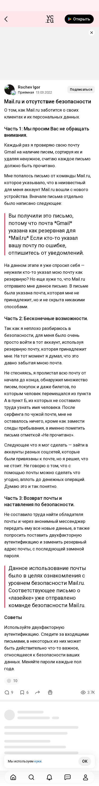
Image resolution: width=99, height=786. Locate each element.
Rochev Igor (29, 87)
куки (37, 761)
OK (84, 761)
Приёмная (26, 92)
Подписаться (81, 89)
